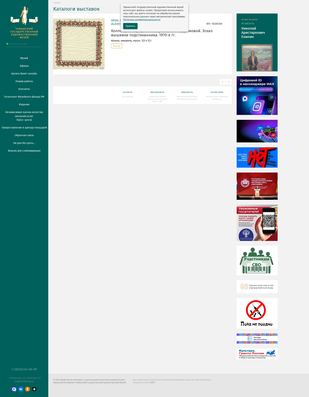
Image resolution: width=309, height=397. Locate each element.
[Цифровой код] (257, 98)
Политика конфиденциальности (141, 19)
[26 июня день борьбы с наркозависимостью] (257, 316)
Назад (116, 46)
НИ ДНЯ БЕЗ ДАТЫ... (250, 19)
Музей (24, 58)
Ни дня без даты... (24, 143)
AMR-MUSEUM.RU (157, 92)
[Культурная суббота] (257, 341)
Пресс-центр (24, 120)
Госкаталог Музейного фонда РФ (24, 96)
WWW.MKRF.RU (187, 92)
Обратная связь (24, 135)
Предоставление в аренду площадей (24, 127)
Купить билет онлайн (24, 73)
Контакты (24, 89)
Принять (130, 26)
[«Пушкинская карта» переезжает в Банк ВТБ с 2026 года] (257, 133)
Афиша (24, 66)
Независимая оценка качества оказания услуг (24, 113)
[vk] (21, 389)
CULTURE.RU (127, 92)
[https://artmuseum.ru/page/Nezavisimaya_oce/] (257, 289)
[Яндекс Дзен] (34, 389)
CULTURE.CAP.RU (217, 92)
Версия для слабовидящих (24, 150)
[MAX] (14, 389)
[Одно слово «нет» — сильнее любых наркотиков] (257, 160)
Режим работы (24, 81)
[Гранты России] (257, 356)
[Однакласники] (27, 389)
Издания (24, 104)
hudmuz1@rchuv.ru (24, 381)
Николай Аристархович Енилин (253, 33)
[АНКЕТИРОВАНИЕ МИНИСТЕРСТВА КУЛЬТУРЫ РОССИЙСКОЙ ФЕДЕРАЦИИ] (257, 225)
